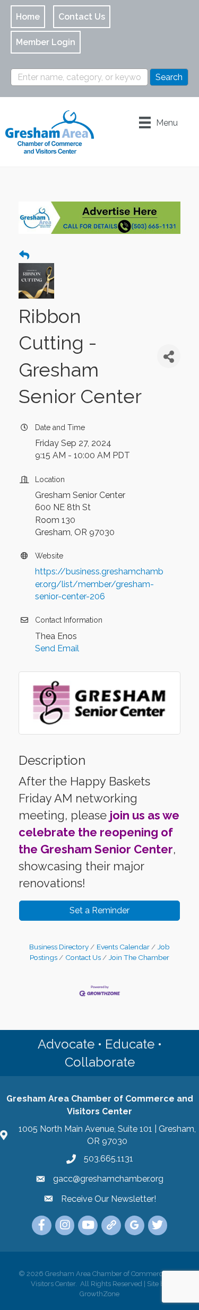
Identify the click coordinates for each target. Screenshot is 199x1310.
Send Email (57, 648)
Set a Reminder (99, 910)
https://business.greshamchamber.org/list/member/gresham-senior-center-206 (99, 583)
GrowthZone (99, 1294)
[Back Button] (24, 255)
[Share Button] (168, 356)
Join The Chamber (139, 957)
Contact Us (83, 957)
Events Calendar (123, 946)
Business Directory (59, 946)
